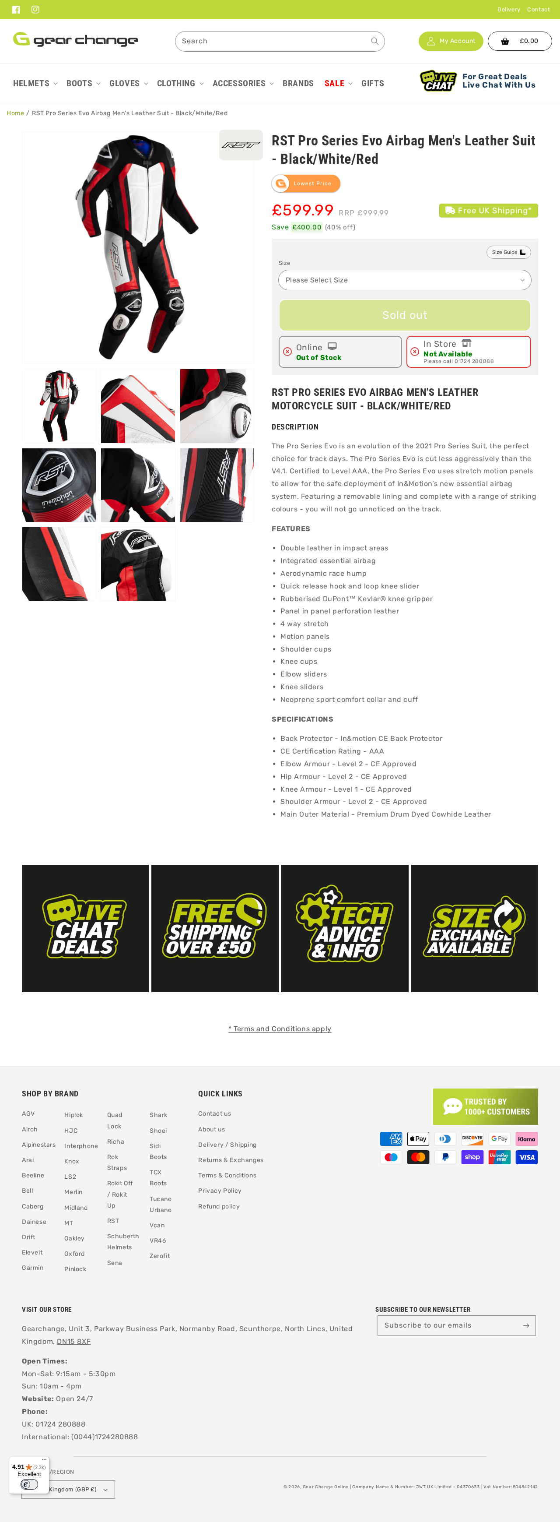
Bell (27, 1190)
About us (211, 1129)
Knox (71, 1161)
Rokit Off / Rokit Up (120, 1194)
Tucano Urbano (161, 1204)
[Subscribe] (526, 1325)
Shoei (158, 1130)
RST (113, 1221)
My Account (458, 41)
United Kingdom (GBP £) (63, 1489)
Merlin (73, 1192)
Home (15, 113)
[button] (34, 83)
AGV (28, 1113)
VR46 (158, 1240)
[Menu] (44, 1461)
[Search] (375, 41)
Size (284, 263)
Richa (116, 1141)
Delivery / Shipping (227, 1145)
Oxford (74, 1254)
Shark (159, 1115)
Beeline (33, 1175)
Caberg (33, 1206)
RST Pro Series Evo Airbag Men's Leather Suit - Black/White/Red (130, 113)
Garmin (33, 1268)
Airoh (30, 1129)
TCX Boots (158, 1178)
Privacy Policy (220, 1190)
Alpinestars (39, 1145)
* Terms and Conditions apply (280, 1029)
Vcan (157, 1225)
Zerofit (160, 1256)
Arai (28, 1160)
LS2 (70, 1176)
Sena (114, 1263)
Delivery (509, 9)
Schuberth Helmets (123, 1242)
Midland (76, 1208)
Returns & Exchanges (230, 1160)
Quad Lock (114, 1120)
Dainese (34, 1222)
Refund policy (219, 1206)
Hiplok (73, 1115)
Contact (538, 9)
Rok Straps (117, 1162)
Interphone (81, 1146)
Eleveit (32, 1252)
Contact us (214, 1113)
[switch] (29, 1484)
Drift (28, 1237)
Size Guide (505, 252)
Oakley (74, 1238)
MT (68, 1223)
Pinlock (75, 1269)
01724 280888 (474, 361)
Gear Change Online (326, 1487)
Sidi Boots (158, 1151)
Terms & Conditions (227, 1175)
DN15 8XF (74, 1341)
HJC (70, 1130)
